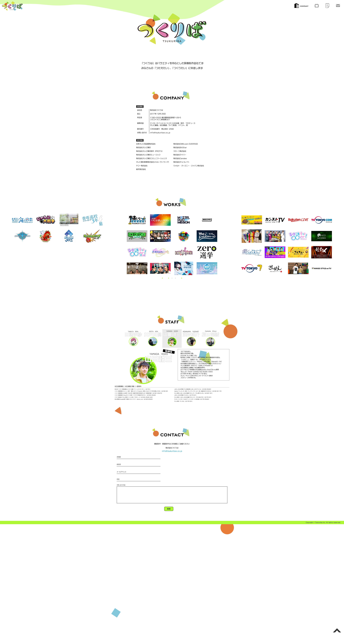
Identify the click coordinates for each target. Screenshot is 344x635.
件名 (118, 479)
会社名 (119, 464)
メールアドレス (121, 471)
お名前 (119, 457)
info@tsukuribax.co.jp (172, 451)
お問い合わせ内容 (121, 485)
